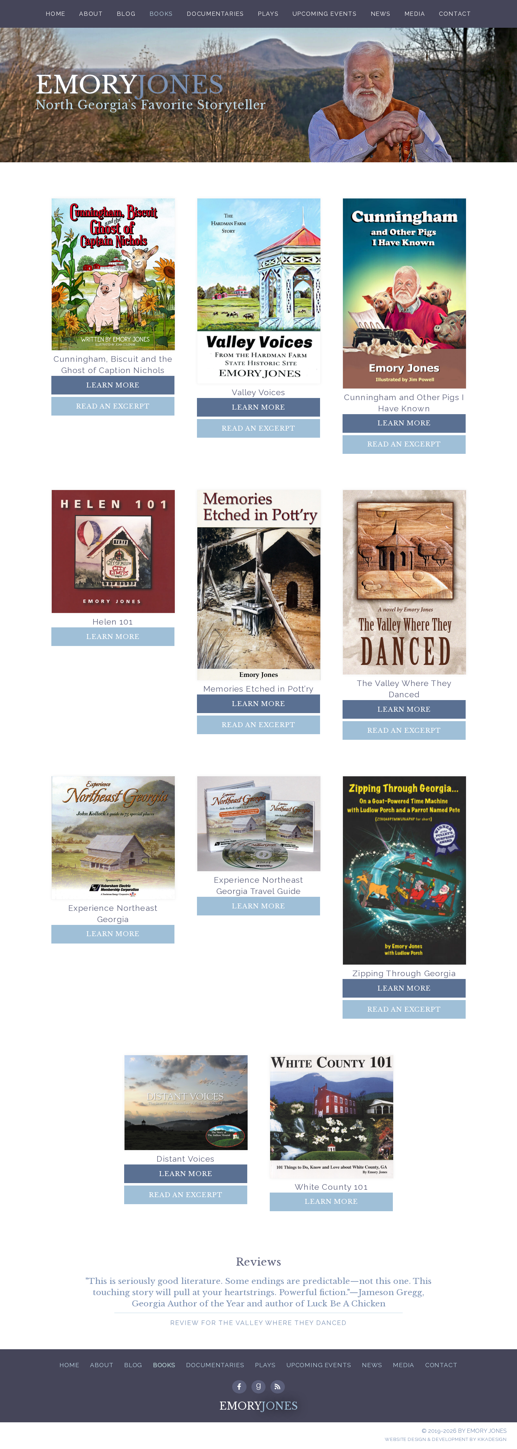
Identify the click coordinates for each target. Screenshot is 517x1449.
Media (414, 14)
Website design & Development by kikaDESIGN (445, 1439)
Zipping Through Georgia (403, 973)
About (91, 14)
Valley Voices (259, 392)
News (381, 14)
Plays (268, 14)
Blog (126, 14)
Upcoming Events (325, 14)
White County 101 (331, 1187)
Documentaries (215, 14)
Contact (455, 14)
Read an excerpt (113, 406)
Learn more (113, 385)
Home (55, 14)
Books (161, 14)
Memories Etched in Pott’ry (258, 688)
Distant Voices (186, 1158)
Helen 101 (112, 621)
